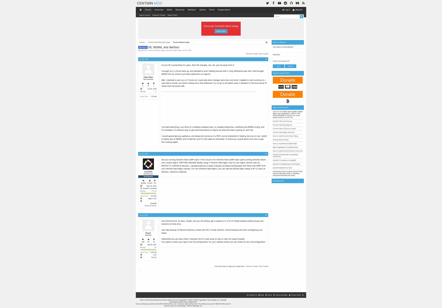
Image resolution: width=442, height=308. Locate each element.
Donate (287, 80)
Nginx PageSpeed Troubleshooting (285, 147)
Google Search (224, 10)
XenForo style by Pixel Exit (187, 304)
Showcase (159, 10)
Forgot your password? (281, 61)
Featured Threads (158, 15)
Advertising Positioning (177, 302)
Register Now (221, 31)
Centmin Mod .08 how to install (284, 129)
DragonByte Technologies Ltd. (209, 300)
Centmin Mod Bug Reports (282, 125)
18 (154, 242)
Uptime (202, 10)
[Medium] (297, 3)
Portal (211, 10)
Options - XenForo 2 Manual (173, 171)
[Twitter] (267, 3)
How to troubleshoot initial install (285, 143)
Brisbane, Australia (150, 188)
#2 (266, 154)
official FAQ (289, 117)
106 (143, 242)
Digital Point (193, 302)
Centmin (149, 3)
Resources (180, 10)
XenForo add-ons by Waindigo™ (175, 306)
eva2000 (148, 172)
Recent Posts (172, 15)
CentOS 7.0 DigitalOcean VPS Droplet (286, 164)
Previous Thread (252, 54)
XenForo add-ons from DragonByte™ (174, 300)
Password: (276, 54)
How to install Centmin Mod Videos (285, 136)
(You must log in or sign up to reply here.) (230, 266)
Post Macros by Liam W (214, 304)
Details (223, 300)
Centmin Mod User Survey (282, 121)
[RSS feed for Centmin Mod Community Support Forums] (302, 295)
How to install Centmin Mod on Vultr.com (288, 151)
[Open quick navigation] (140, 10)
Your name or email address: (283, 47)
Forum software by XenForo (156, 304)
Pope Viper (177, 50)
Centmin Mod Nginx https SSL (284, 132)
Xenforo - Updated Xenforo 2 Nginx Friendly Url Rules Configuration (212, 165)
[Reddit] (285, 3)
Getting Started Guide (281, 140)
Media (169, 10)
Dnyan (148, 233)
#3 (266, 215)
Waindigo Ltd (197, 306)
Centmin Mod (278, 111)
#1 (266, 59)
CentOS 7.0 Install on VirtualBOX (284, 160)
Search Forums (144, 15)
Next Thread (263, 54)
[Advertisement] (178, 107)
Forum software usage (156, 50)
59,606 (143, 183)
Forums (148, 10)
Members (192, 10)
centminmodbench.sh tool (282, 168)
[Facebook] (273, 3)
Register (290, 66)
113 (155, 183)
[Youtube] (279, 3)
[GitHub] (291, 3)
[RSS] (303, 3)
